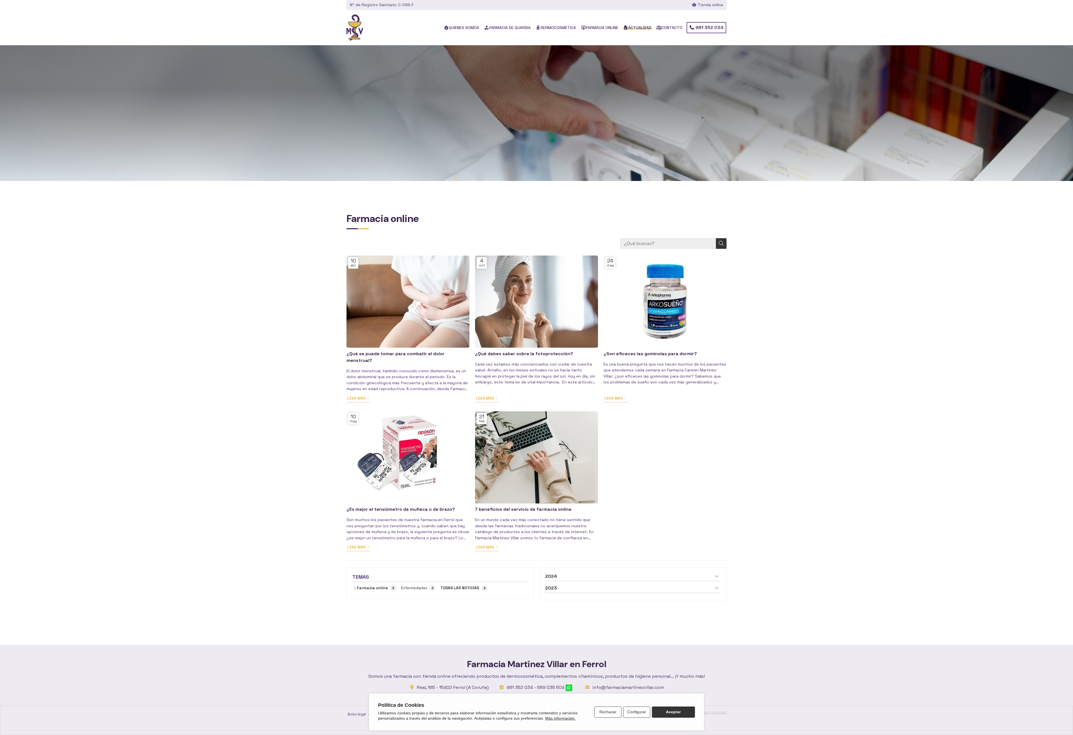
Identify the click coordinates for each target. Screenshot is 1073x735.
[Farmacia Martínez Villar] (354, 28)
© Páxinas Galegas (709, 713)
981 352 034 (520, 687)
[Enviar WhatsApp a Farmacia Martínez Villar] (569, 687)
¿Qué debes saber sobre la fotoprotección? (524, 354)
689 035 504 (550, 687)
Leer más (356, 398)
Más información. (560, 718)
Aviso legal (357, 714)
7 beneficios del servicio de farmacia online (523, 509)
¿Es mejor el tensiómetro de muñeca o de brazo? (400, 509)
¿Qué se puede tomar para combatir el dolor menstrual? (395, 357)
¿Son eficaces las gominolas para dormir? (650, 354)
